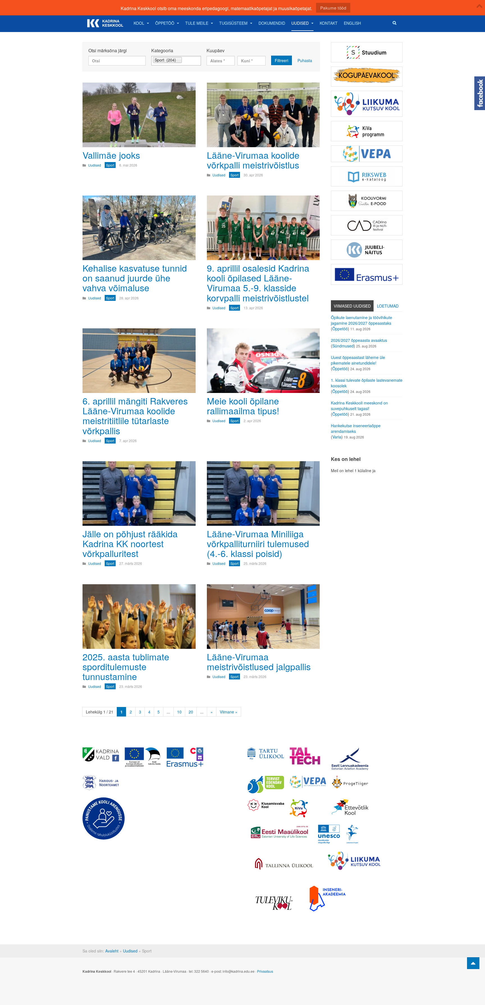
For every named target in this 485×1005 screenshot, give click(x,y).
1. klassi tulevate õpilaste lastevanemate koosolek (366, 382)
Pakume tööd (333, 8)
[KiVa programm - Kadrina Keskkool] (366, 131)
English (352, 23)
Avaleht (111, 951)
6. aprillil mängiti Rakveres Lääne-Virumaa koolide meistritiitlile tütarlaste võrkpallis (135, 415)
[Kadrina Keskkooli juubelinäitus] (366, 250)
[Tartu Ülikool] (266, 753)
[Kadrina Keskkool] (105, 23)
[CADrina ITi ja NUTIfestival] (366, 225)
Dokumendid (271, 23)
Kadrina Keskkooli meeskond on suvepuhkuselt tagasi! (359, 405)
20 (191, 712)
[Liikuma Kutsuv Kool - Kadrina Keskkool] (366, 104)
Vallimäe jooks (111, 154)
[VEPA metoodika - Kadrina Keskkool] (366, 153)
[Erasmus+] (366, 274)
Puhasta (305, 60)
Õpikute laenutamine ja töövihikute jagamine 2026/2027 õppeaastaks (361, 320)
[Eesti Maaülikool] (279, 832)
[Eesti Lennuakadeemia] (350, 758)
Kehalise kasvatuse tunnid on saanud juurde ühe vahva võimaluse (135, 277)
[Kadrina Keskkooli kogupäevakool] (366, 77)
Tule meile (196, 23)
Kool (139, 23)
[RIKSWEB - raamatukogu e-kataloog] (366, 176)
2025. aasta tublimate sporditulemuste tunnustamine (126, 666)
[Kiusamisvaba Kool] (266, 805)
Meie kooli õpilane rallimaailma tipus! (243, 405)
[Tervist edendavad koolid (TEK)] (266, 784)
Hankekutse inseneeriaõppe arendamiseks (356, 428)
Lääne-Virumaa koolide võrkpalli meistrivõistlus (253, 159)
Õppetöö (164, 23)
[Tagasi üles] (473, 963)
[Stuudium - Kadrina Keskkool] (366, 52)
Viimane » (228, 712)
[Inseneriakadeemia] (327, 898)
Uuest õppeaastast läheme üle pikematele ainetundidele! (358, 360)
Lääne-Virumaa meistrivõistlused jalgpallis (259, 661)
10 (179, 712)
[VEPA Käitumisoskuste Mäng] (308, 782)
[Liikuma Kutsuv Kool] (354, 861)
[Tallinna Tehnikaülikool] (308, 756)
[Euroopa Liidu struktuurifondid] (143, 757)
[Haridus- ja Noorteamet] (101, 782)
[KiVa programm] (308, 808)
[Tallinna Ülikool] (284, 865)
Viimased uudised (352, 306)
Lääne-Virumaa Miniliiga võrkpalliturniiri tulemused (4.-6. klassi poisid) (258, 543)
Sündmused (343, 346)
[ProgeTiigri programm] (350, 782)
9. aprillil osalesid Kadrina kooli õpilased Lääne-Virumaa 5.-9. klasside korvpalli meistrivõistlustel (258, 282)
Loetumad (388, 306)
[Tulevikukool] (274, 903)
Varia (336, 437)
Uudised (300, 23)
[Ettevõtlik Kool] (350, 807)
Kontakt (329, 23)
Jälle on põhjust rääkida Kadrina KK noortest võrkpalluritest (130, 543)
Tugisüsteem (233, 23)
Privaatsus (265, 971)
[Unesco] (338, 834)
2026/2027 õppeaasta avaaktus (359, 340)
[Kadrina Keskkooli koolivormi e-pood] (366, 201)
